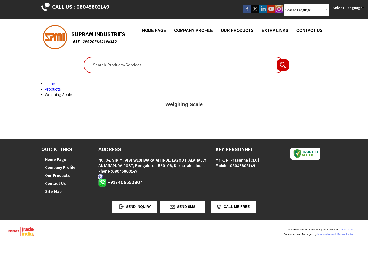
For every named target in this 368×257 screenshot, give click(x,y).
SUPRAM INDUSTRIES (98, 37)
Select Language (347, 8)
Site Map (53, 191)
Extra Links (275, 30)
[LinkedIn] (263, 11)
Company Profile (193, 30)
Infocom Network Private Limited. (336, 234)
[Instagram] (279, 11)
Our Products (237, 30)
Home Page (154, 30)
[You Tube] (271, 11)
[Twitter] (255, 11)
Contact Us (309, 30)
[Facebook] (247, 11)
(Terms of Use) (347, 229)
